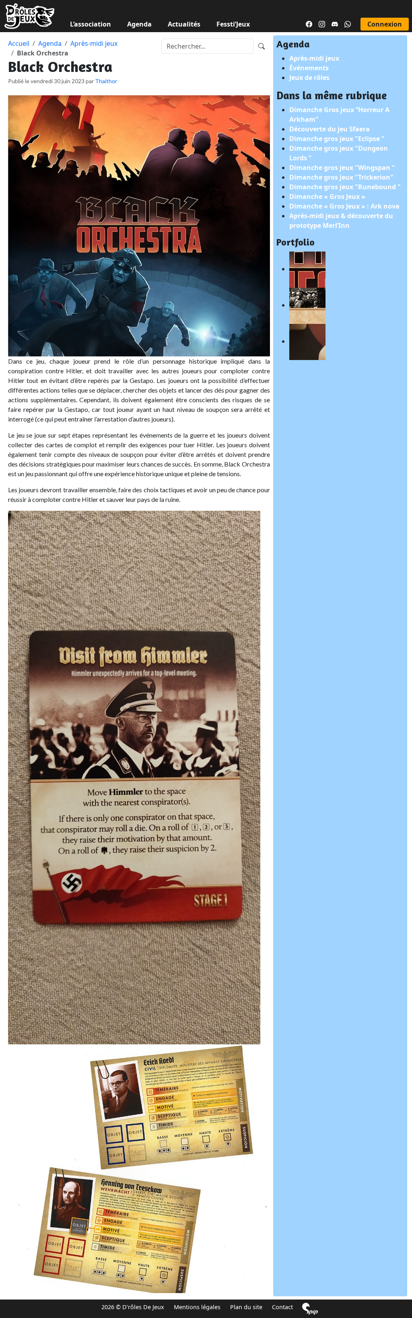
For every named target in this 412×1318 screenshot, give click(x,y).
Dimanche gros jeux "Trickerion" (341, 177)
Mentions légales (197, 1307)
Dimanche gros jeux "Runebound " (345, 186)
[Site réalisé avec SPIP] (310, 1308)
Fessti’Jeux (233, 24)
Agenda (139, 24)
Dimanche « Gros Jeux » (327, 196)
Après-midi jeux (93, 43)
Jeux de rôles (309, 77)
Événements (309, 67)
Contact (282, 1307)
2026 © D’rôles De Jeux (132, 1307)
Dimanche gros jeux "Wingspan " (342, 167)
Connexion (384, 24)
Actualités (184, 24)
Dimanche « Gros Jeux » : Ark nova (344, 206)
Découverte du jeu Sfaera (329, 129)
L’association (90, 24)
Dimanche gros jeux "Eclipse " (337, 138)
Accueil (18, 43)
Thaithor (106, 81)
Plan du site (246, 1307)
